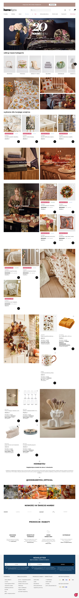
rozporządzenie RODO (10, 583)
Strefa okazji (72, 14)
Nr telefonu (39, 564)
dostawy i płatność (22, 581)
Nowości (27, 14)
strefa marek (48, 581)
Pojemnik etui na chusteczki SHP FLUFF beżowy (12, 445)
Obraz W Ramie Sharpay (28, 136)
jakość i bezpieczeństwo (10, 593)
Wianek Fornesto (63, 205)
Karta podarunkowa (44, 14)
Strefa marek (55, 14)
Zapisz (63, 564)
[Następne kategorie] (75, 64)
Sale (35, 14)
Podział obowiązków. (45, 343)
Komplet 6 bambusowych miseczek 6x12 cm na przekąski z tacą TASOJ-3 (30, 445)
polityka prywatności (9, 587)
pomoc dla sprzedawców (51, 585)
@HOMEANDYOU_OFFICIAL (39, 480)
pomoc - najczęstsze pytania (24, 579)
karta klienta (36, 583)
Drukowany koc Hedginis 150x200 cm (11, 302)
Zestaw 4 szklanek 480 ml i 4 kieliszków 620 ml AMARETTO (30, 410)
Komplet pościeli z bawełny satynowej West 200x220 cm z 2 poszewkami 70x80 (12, 137)
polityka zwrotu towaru (23, 583)
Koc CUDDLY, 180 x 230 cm (65, 336)
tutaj (70, 570)
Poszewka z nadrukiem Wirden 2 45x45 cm (66, 236)
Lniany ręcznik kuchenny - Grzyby (47, 336)
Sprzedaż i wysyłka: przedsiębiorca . (45, 341)
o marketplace (49, 579)
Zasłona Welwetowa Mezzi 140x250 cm (29, 271)
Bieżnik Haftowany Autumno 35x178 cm (48, 236)
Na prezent (63, 14)
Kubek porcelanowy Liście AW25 (47, 372)
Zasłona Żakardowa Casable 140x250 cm (65, 137)
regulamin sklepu (22, 589)
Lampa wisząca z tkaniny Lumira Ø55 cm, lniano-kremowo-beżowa (12, 410)
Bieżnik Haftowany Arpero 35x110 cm (47, 137)
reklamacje (20, 585)
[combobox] (40, 10)
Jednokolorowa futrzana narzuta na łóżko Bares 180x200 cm (11, 271)
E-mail (16, 564)
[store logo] (10, 10)
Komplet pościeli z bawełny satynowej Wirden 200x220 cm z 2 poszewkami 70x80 (48, 205)
